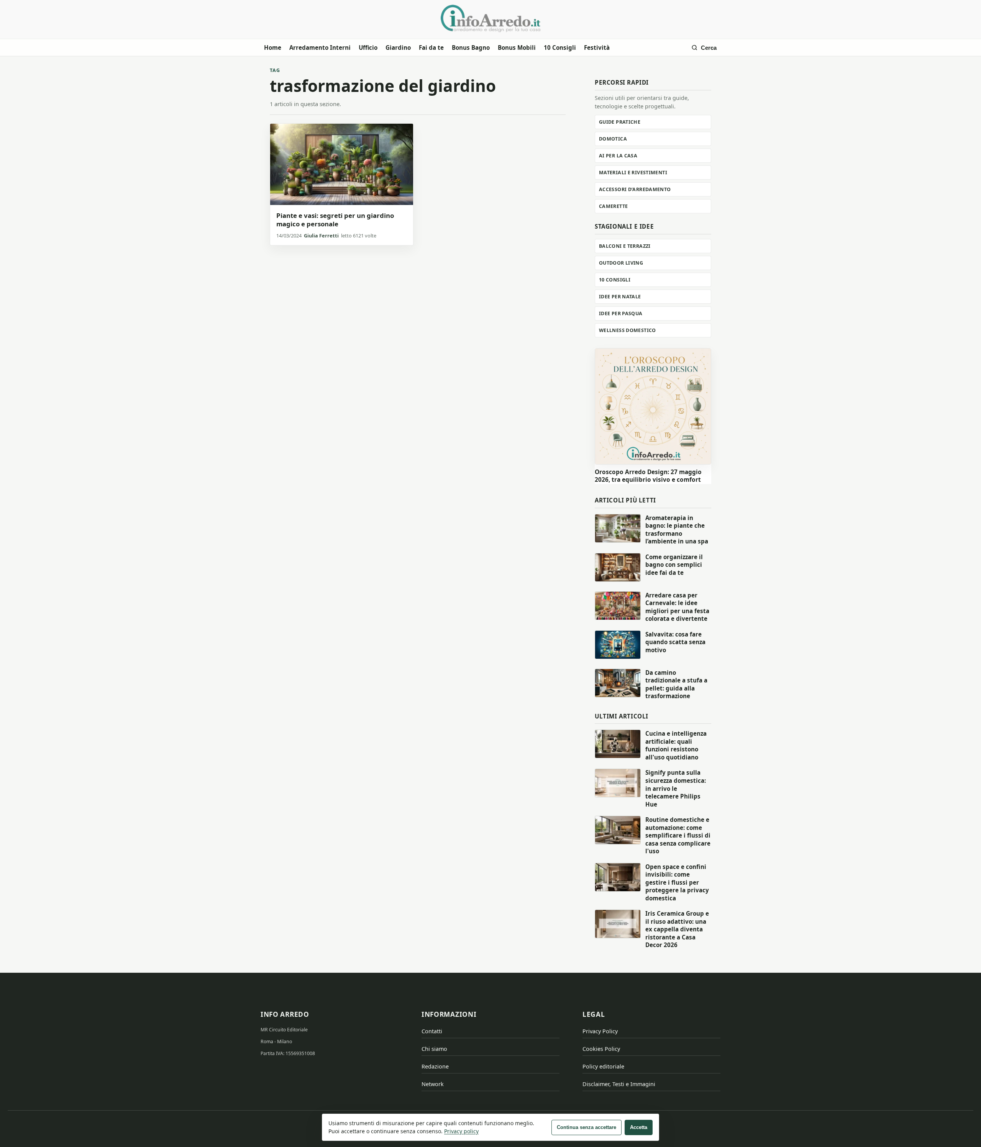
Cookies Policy (601, 1048)
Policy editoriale (603, 1066)
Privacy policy (461, 1131)
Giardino (398, 47)
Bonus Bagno (471, 47)
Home (272, 47)
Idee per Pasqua (621, 313)
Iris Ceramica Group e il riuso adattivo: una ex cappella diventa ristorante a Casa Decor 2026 (677, 929)
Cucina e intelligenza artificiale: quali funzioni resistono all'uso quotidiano (676, 745)
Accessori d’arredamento (635, 189)
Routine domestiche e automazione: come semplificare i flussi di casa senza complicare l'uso (677, 835)
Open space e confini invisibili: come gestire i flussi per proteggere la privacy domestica (677, 882)
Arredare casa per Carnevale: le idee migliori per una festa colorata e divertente (677, 607)
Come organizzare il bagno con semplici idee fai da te (674, 564)
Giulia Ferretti (321, 235)
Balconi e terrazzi (625, 246)
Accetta (638, 1127)
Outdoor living (621, 263)
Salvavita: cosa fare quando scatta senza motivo (675, 642)
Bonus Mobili (517, 47)
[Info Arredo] (490, 18)
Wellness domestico (627, 330)
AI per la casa (618, 155)
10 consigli (614, 280)
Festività (597, 47)
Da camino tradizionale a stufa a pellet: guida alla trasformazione (676, 684)
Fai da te (431, 47)
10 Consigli (560, 47)
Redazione (435, 1066)
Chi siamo (434, 1048)
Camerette (613, 206)
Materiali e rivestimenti (633, 172)
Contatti (432, 1031)
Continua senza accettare (586, 1127)
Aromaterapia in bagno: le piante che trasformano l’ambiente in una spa (676, 529)
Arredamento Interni (320, 47)
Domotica (613, 139)
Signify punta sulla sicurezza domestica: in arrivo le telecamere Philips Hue (675, 788)
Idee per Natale (620, 296)
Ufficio (368, 47)
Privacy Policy (600, 1031)
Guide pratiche (619, 122)
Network (433, 1084)
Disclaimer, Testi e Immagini (618, 1084)
